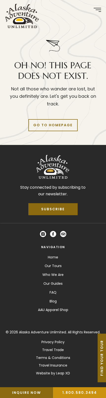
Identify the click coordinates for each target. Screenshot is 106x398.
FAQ (53, 292)
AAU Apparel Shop (53, 309)
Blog (53, 301)
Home (53, 257)
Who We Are (53, 274)
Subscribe (53, 209)
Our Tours (53, 265)
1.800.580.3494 (79, 392)
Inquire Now (26, 392)
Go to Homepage (52, 125)
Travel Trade (53, 349)
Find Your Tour (101, 358)
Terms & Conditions (53, 357)
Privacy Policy (53, 342)
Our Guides (53, 283)
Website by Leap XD (53, 373)
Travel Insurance (53, 365)
